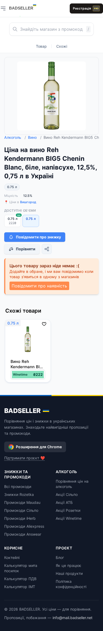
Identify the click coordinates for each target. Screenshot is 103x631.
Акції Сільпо (67, 494)
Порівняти (25, 249)
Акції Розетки (68, 510)
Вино (34, 137)
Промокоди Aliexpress (24, 526)
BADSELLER (22, 411)
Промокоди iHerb (20, 518)
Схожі (61, 46)
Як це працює (68, 565)
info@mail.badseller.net (72, 617)
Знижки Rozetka (19, 494)
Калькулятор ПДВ (20, 578)
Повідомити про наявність (39, 285)
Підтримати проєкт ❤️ (24, 458)
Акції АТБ (64, 502)
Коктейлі (12, 557)
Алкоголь (15, 137)
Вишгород (28, 202)
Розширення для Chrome (39, 447)
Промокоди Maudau (22, 502)
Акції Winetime (69, 518)
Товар (41, 46)
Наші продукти (69, 573)
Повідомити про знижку (38, 237)
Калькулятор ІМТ (19, 586)
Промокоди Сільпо (21, 510)
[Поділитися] (47, 249)
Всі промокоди (17, 486)
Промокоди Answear (22, 534)
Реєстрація (86, 8)
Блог (60, 557)
